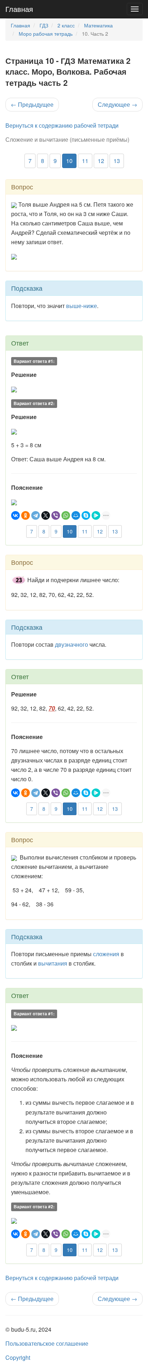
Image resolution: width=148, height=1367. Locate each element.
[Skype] (86, 515)
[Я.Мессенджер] (96, 515)
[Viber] (55, 515)
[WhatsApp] (65, 515)
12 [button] (101, 161)
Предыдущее (32, 104)
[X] (45, 515)
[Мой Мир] (75, 515)
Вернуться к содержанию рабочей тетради (62, 125)
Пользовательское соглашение (46, 1343)
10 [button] (69, 161)
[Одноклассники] (25, 515)
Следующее (117, 104)
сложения (106, 954)
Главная (19, 9)
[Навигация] (135, 9)
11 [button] (85, 161)
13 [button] (117, 161)
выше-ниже (81, 306)
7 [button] (30, 161)
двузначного (71, 644)
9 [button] (55, 161)
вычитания (52, 963)
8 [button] (42, 161)
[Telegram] (35, 515)
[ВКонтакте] (15, 515)
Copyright (17, 1357)
